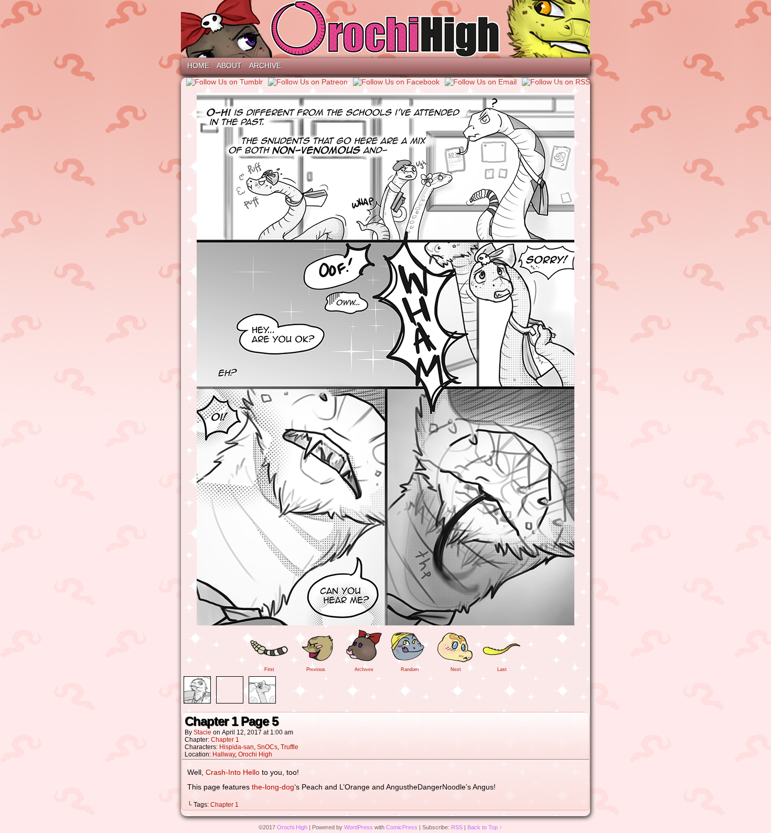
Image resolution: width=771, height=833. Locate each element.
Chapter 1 (225, 739)
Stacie (202, 732)
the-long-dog (273, 787)
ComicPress (401, 827)
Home (198, 65)
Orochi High (385, 29)
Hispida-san (236, 747)
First (269, 669)
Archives (364, 669)
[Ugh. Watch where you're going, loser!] (385, 623)
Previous (315, 669)
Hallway (223, 754)
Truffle (289, 747)
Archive (265, 65)
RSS (457, 827)
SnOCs (267, 747)
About (229, 65)
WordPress (358, 827)
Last (502, 669)
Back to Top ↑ (484, 827)
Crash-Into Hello (233, 772)
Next (456, 669)
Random (410, 669)
